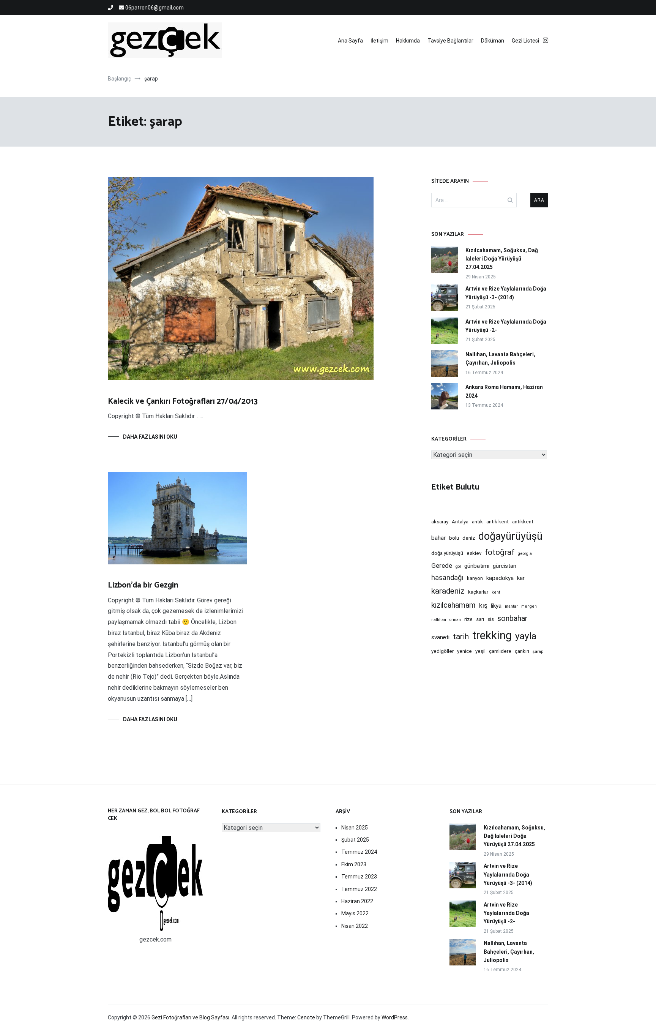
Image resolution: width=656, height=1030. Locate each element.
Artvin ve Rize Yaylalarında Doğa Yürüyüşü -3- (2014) (505, 293)
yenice (464, 651)
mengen (529, 606)
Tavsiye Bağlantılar (450, 41)
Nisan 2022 (354, 926)
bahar (438, 537)
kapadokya (500, 578)
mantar (511, 606)
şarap (538, 651)
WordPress (395, 1017)
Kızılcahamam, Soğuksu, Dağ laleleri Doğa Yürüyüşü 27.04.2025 (501, 258)
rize (468, 619)
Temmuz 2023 (359, 877)
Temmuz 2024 (359, 852)
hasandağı (447, 577)
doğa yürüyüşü (447, 553)
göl (458, 566)
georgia (525, 553)
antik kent (497, 521)
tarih (461, 636)
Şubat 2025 (355, 840)
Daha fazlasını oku (150, 437)
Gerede (441, 565)
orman (455, 619)
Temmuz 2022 (359, 889)
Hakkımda (408, 41)
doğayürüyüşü (510, 536)
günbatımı (476, 565)
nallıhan (438, 619)
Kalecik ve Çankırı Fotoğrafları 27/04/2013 (183, 401)
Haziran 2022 (357, 901)
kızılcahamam (453, 605)
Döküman (492, 41)
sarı (480, 619)
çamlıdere (500, 651)
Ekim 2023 (353, 864)
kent (496, 592)
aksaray (439, 521)
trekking (492, 635)
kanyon (475, 578)
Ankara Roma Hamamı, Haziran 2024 (504, 391)
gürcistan (504, 565)
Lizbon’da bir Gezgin (143, 585)
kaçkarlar (478, 592)
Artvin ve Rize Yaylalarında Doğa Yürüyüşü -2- (505, 326)
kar (521, 578)
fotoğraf (499, 552)
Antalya (460, 521)
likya (496, 605)
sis (490, 619)
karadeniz (448, 591)
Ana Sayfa (350, 41)
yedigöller (442, 651)
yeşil (480, 651)
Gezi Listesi (525, 41)
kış (483, 605)
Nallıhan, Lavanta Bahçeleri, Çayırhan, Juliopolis (500, 358)
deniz (468, 538)
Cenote (306, 1017)
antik (477, 521)
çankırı (522, 651)
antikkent (522, 521)
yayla (525, 635)
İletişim (379, 41)
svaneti (440, 637)
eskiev (474, 553)
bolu (454, 538)
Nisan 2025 (354, 828)
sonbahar (512, 618)
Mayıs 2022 (355, 913)
